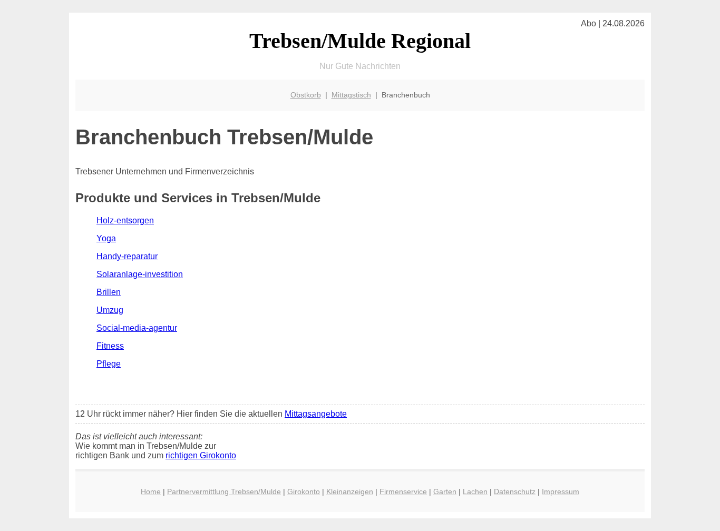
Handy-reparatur (127, 256)
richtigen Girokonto (201, 455)
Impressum (560, 491)
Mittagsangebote (316, 413)
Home (151, 491)
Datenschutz (515, 491)
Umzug (109, 310)
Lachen (475, 491)
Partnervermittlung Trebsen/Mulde (224, 491)
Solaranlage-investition (139, 274)
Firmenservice (403, 491)
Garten (444, 491)
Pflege (108, 363)
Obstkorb (305, 95)
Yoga (106, 238)
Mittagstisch (351, 95)
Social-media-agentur (136, 327)
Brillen (108, 292)
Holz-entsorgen (125, 220)
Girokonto (303, 491)
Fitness (110, 345)
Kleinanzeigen (349, 491)
